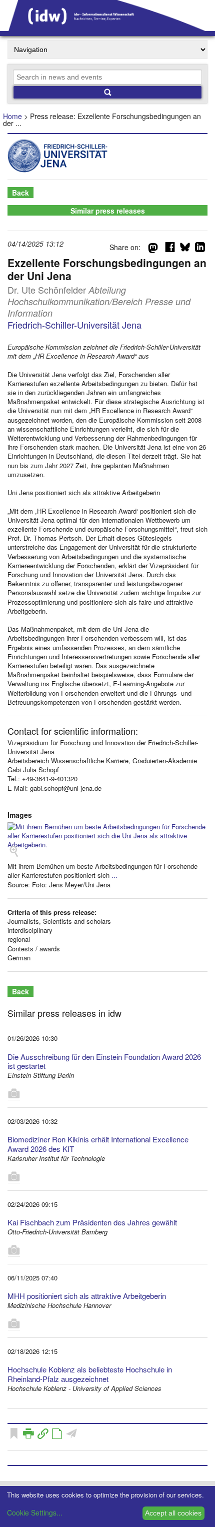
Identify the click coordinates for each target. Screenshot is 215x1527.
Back (20, 193)
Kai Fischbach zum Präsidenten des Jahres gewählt (92, 1222)
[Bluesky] (185, 249)
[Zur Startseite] (108, 28)
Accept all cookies (173, 1513)
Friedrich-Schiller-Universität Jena (75, 324)
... (115, 875)
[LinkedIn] (200, 249)
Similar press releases (107, 211)
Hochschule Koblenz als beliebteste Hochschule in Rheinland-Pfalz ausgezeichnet (90, 1374)
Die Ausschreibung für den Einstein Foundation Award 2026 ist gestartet (104, 1061)
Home (12, 116)
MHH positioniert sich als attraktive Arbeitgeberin (87, 1295)
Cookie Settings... (34, 1512)
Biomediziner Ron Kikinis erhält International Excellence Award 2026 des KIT (98, 1144)
